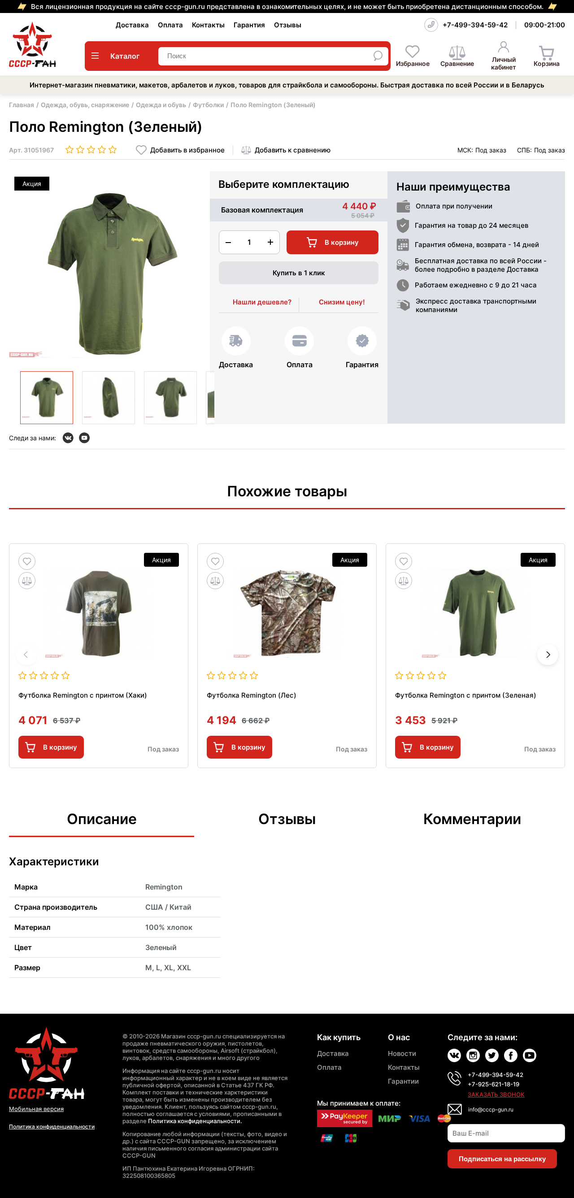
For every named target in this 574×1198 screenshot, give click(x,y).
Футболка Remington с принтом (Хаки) (82, 695)
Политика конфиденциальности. (195, 1120)
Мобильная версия (36, 1108)
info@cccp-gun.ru (490, 1109)
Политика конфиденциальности (52, 1126)
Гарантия (249, 25)
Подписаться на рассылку (502, 1159)
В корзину (60, 747)
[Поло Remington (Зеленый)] (46, 397)
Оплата (170, 25)
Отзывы (287, 25)
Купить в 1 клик (299, 273)
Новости (402, 1053)
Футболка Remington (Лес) (251, 695)
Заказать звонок (496, 1094)
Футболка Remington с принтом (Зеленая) (465, 695)
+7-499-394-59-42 (475, 25)
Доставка (132, 25)
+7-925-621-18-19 (493, 1084)
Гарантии (403, 1081)
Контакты (208, 25)
